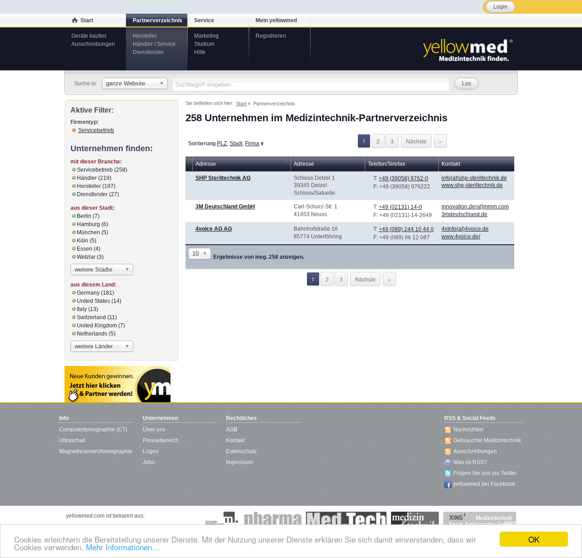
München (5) (92, 232)
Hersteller (145, 36)
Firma (252, 143)
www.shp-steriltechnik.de (472, 185)
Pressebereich (161, 440)
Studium (204, 44)
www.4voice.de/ (461, 236)
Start (86, 20)
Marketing (206, 36)
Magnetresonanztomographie (95, 451)
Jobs (149, 462)
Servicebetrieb (96, 130)
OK (533, 539)
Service (204, 20)
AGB (231, 429)
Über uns (154, 429)
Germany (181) (95, 293)
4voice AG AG (214, 229)
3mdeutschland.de (464, 214)
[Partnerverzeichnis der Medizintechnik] (118, 384)
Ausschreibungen (93, 44)
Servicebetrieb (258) (102, 170)
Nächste (416, 141)
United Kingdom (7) (101, 325)
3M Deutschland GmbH (225, 206)
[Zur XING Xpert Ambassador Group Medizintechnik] (479, 521)
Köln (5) (86, 240)
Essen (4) (88, 249)
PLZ (222, 143)
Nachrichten (468, 429)
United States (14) (99, 301)
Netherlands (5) (96, 334)
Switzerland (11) (97, 317)
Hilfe (200, 52)
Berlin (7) (88, 216)
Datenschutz (241, 451)
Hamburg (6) (92, 224)
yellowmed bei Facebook (484, 484)
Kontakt (235, 440)
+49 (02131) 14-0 (400, 207)
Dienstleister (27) (98, 194)
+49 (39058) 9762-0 (403, 178)
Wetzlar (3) (90, 257)
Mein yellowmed (276, 20)
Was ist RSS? (470, 462)
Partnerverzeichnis (157, 20)
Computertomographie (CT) (93, 429)
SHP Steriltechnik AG (223, 178)
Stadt (236, 143)
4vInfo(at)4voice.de (465, 229)
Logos (150, 451)
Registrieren (271, 36)
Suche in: (85, 83)
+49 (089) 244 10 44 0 (406, 229)
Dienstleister (148, 52)
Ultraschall (72, 440)
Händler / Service (154, 44)
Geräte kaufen (88, 36)
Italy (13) (87, 309)
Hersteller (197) (96, 186)
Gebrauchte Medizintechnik (487, 440)
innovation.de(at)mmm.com (475, 206)
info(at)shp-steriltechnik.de (474, 178)
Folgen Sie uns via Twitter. (485, 473)
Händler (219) (94, 178)
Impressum (239, 462)
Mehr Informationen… (123, 547)
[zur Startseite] (467, 49)
